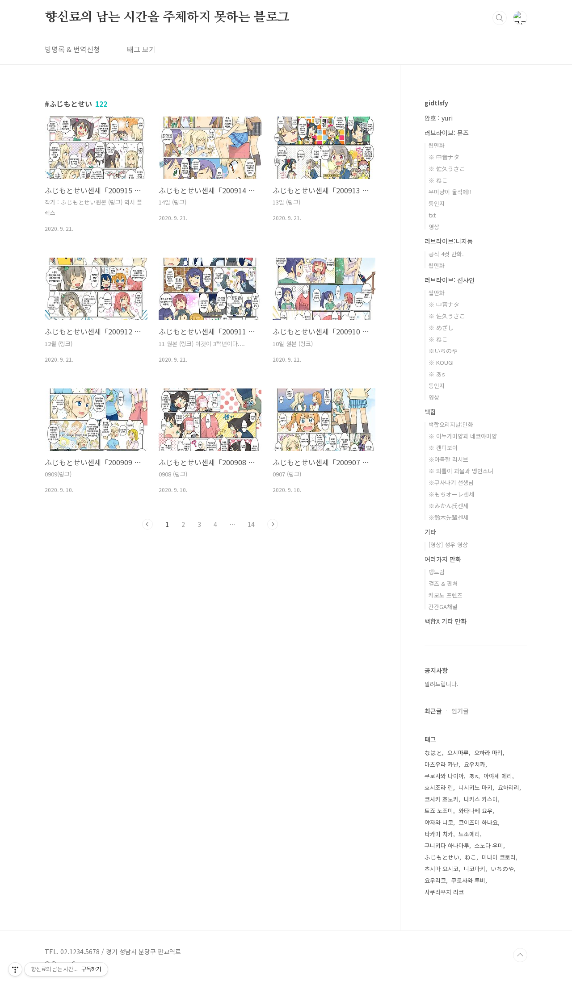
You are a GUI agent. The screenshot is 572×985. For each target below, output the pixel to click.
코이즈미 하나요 (478, 822)
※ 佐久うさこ (447, 168)
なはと (433, 752)
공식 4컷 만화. (446, 254)
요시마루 (458, 752)
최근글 (433, 710)
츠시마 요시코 (441, 868)
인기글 (460, 710)
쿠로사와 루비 (468, 880)
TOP (520, 955)
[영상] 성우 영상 (448, 544)
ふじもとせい (442, 857)
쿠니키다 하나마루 (447, 845)
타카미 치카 (439, 834)
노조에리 (469, 834)
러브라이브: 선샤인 (450, 279)
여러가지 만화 (443, 559)
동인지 (437, 203)
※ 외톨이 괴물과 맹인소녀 (461, 471)
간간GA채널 (443, 606)
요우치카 (474, 764)
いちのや (502, 868)
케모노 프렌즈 (446, 595)
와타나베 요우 (475, 810)
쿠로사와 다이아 (444, 776)
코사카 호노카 (441, 799)
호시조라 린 (439, 787)
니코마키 (474, 868)
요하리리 (508, 787)
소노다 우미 (489, 845)
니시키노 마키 (475, 787)
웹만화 (437, 145)
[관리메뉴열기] (15, 969)
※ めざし (441, 327)
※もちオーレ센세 (451, 494)
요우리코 (435, 880)
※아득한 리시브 (448, 459)
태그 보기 (141, 49)
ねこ (470, 857)
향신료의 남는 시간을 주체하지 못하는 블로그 (167, 17)
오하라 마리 (488, 752)
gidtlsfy (436, 102)
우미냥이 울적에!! (450, 192)
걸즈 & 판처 (443, 583)
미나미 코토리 (499, 857)
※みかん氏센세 (448, 505)
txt (432, 215)
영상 (434, 226)
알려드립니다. (441, 684)
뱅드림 (437, 572)
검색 (499, 18)
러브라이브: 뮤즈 (447, 132)
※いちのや (443, 350)
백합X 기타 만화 (446, 621)
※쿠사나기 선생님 (451, 482)
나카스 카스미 (481, 799)
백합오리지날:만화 (451, 424)
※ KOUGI (441, 362)
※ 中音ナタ (444, 157)
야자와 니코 (439, 822)
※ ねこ (438, 180)
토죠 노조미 (439, 810)
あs (473, 776)
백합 (430, 411)
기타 (430, 531)
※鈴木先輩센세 (448, 517)
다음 (272, 524)
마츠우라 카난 (441, 764)
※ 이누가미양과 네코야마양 (463, 436)
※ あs (437, 374)
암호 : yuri (439, 117)
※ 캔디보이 (443, 447)
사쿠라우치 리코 (444, 892)
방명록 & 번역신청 (72, 49)
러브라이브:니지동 (449, 241)
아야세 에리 (498, 776)
